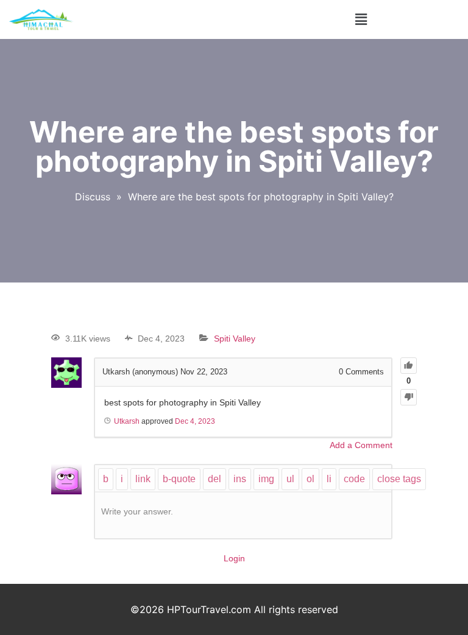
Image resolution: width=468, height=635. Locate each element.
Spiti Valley (234, 338)
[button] (360, 19)
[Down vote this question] (408, 397)
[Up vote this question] (408, 365)
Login (234, 558)
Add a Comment (361, 445)
